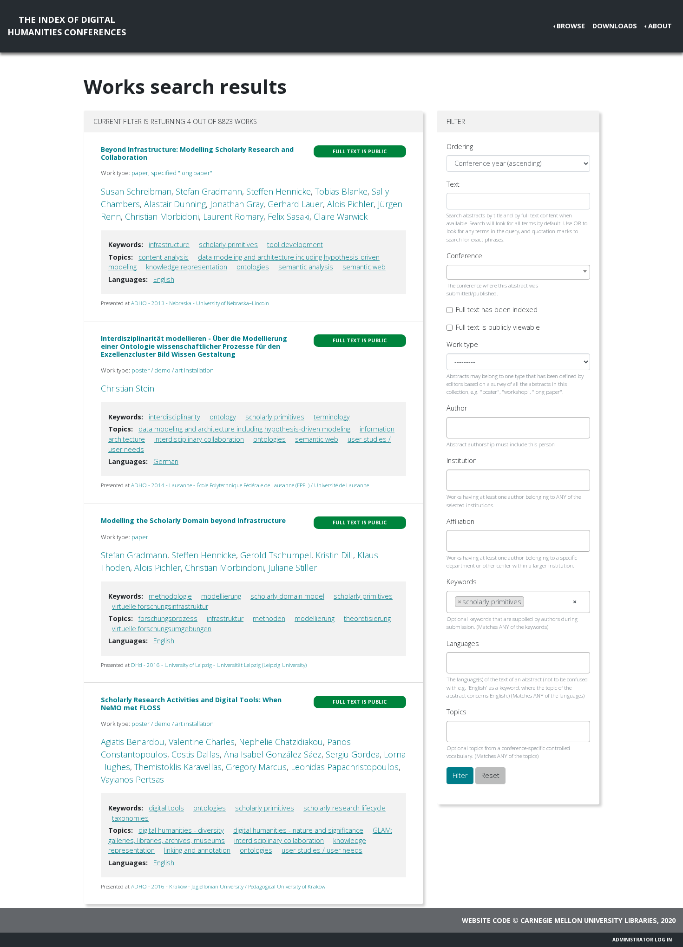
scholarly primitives (228, 244)
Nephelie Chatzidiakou (281, 741)
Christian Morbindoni (224, 567)
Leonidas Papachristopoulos (345, 766)
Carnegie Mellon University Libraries (588, 920)
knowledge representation (186, 266)
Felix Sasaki (288, 216)
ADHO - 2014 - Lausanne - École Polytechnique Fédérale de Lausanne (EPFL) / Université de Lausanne (250, 485)
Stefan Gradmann (209, 191)
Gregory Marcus (256, 766)
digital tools (166, 807)
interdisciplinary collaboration (199, 439)
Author (457, 408)
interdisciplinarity (174, 416)
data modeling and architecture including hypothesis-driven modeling (244, 429)
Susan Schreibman (136, 191)
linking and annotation (197, 850)
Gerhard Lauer (295, 203)
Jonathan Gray (236, 203)
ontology (223, 416)
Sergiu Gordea (353, 754)
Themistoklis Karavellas (178, 766)
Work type (462, 344)
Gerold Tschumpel (275, 555)
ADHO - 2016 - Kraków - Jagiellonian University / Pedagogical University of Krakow (228, 886)
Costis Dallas (195, 754)
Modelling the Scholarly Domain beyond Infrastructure (193, 520)
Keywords (462, 581)
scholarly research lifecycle (344, 807)
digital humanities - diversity (181, 830)
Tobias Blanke (341, 191)
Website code (486, 920)
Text (453, 184)
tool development (295, 244)
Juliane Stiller (292, 567)
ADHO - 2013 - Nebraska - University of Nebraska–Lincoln (200, 303)
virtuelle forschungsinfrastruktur (160, 606)
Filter (460, 775)
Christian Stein (127, 388)
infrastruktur (225, 618)
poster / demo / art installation (172, 370)
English (163, 279)
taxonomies (130, 818)
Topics (456, 711)
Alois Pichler (350, 203)
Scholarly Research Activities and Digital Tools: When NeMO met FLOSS (191, 703)
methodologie (170, 596)
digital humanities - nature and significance (298, 830)
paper (139, 537)
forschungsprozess (167, 618)
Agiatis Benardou (132, 741)
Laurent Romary (233, 216)
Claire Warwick (341, 216)
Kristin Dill (334, 555)
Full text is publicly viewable (498, 327)
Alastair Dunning (175, 203)
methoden (269, 618)
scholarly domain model (287, 596)
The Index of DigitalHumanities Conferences (66, 26)
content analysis (163, 257)
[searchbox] (457, 428)
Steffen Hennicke (278, 191)
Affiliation (460, 521)
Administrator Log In (642, 939)
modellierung (221, 596)
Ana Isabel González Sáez (273, 754)
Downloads (614, 25)
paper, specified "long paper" (171, 173)
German (165, 461)
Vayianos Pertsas (132, 779)
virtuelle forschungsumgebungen (161, 628)
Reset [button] (490, 775)
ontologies (252, 266)
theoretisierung (367, 618)
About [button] (660, 25)
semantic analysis (305, 266)
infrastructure (169, 244)
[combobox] (518, 272)
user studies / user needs (322, 850)
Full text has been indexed (497, 309)
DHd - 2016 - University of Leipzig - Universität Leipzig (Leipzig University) (219, 664)
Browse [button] (571, 25)
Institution (462, 460)
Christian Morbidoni (162, 216)
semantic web (364, 266)
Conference (464, 255)
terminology (332, 416)
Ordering (460, 146)
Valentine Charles (202, 741)
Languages (463, 643)
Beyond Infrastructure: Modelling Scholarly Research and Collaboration (197, 153)
